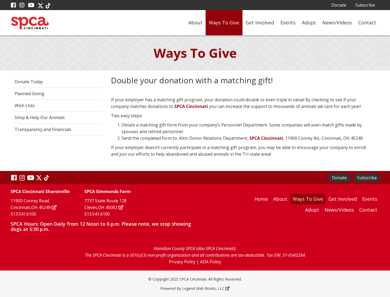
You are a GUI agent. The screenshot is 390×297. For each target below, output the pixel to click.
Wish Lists (25, 105)
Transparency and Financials (43, 129)
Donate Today (29, 82)
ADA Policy (210, 262)
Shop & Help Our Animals (40, 117)
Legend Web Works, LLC (203, 288)
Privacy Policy (182, 262)
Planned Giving (29, 94)
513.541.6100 (23, 214)
